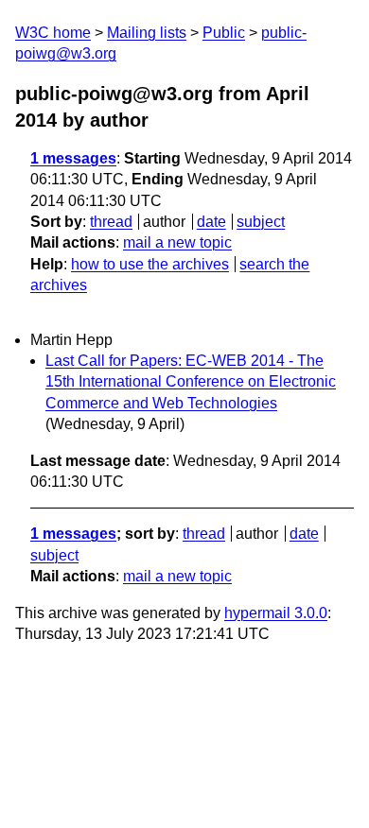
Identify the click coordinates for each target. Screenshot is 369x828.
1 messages (73, 158)
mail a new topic (177, 242)
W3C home (53, 33)
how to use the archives (150, 264)
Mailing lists (146, 33)
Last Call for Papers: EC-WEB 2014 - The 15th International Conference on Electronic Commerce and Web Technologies (190, 382)
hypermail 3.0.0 (275, 613)
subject (261, 222)
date (211, 222)
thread (111, 222)
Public (223, 33)
